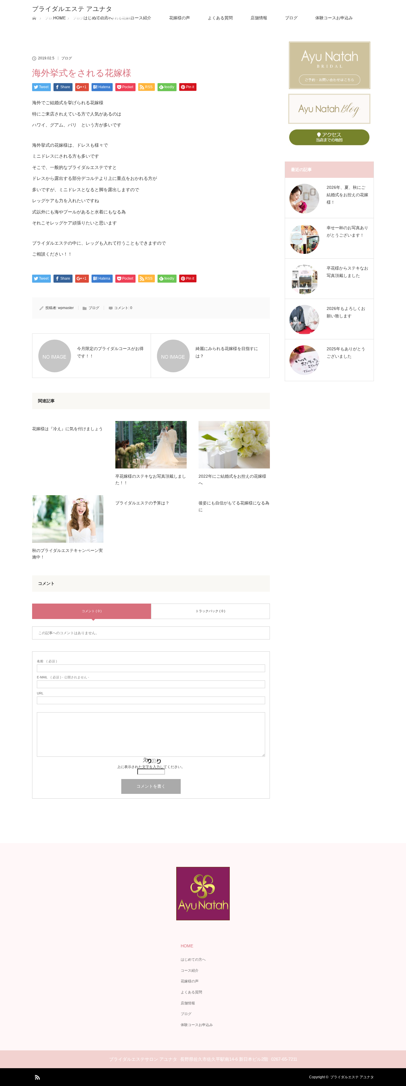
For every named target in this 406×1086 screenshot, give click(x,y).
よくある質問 (220, 17)
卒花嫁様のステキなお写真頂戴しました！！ (150, 479)
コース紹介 (140, 17)
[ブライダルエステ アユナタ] (203, 916)
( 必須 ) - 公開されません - (63, 677)
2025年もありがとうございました (346, 352)
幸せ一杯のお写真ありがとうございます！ (347, 231)
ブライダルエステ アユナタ (72, 8)
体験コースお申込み (334, 17)
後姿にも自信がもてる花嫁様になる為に (234, 506)
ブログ (291, 17)
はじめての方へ (98, 17)
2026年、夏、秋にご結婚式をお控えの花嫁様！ (347, 195)
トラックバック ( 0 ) (210, 611)
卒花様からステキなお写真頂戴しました (347, 272)
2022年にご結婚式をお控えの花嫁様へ (232, 479)
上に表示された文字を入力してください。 (151, 767)
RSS (36, 1076)
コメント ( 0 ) (92, 611)
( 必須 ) (47, 661)
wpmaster (66, 308)
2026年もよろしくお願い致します (346, 312)
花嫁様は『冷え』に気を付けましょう (67, 428)
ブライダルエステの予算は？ (142, 503)
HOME (59, 17)
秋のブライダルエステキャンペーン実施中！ (67, 553)
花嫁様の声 (179, 17)
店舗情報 (259, 17)
